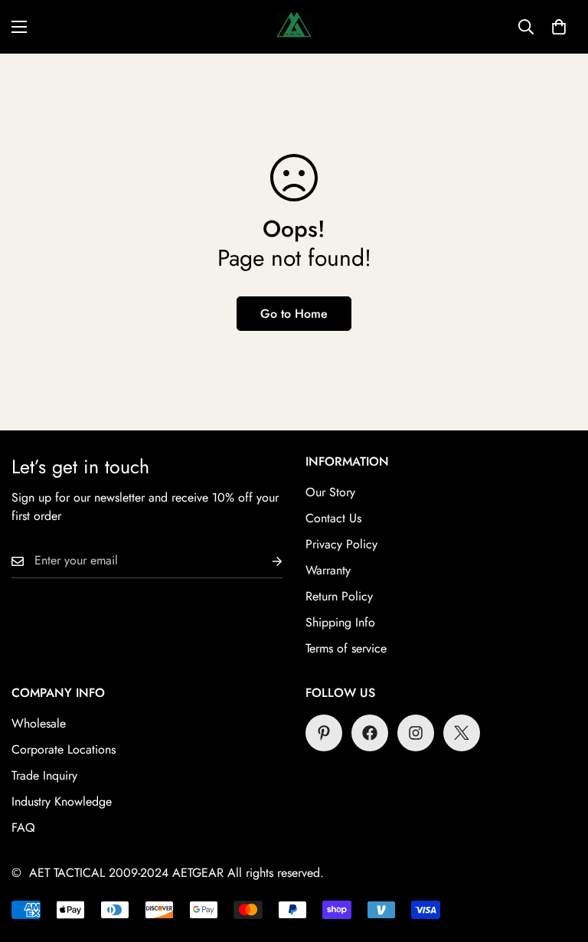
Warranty (328, 570)
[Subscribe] (265, 561)
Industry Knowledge (61, 801)
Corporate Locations (63, 749)
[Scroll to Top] (558, 858)
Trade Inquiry (44, 775)
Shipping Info (340, 622)
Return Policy (339, 596)
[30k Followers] (369, 733)
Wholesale (38, 723)
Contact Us (333, 518)
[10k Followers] (415, 733)
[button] (559, 26)
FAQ (23, 827)
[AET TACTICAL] (294, 27)
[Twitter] (461, 733)
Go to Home (294, 313)
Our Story (330, 492)
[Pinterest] (323, 733)
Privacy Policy (341, 544)
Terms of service (346, 648)
